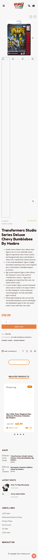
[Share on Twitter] (26, 351)
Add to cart (19, 327)
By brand (5, 221)
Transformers (19, 340)
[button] (3, 5)
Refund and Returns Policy (12, 517)
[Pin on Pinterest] (30, 351)
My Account (6, 525)
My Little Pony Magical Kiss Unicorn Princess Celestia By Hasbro (18, 416)
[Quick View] (26, 428)
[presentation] (5, 38)
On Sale (5, 529)
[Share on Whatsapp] (34, 351)
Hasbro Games (7, 224)
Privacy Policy (7, 521)
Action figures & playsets (21, 337)
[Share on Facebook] (22, 351)
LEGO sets (6, 513)
